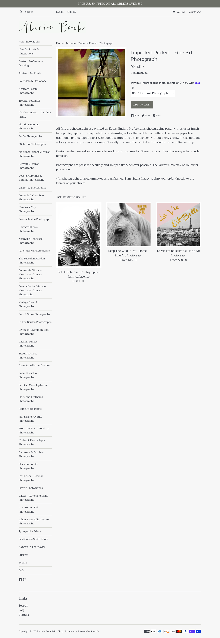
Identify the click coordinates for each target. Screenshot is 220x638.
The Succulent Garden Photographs (32, 260)
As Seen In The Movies (32, 547)
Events (23, 562)
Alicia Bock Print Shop (51, 631)
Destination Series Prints (33, 539)
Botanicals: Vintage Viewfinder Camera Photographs (30, 274)
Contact (24, 614)
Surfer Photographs (30, 136)
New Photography (29, 42)
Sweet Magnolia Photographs (28, 355)
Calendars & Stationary (32, 81)
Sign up (71, 11)
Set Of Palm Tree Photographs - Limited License (79, 274)
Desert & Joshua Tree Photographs (31, 197)
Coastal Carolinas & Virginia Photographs (31, 178)
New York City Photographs (27, 209)
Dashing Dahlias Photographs (28, 343)
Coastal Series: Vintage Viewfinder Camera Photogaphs (32, 290)
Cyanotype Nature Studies (34, 365)
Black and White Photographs (28, 466)
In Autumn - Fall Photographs (28, 509)
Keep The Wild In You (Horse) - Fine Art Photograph (128, 253)
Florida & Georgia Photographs (29, 126)
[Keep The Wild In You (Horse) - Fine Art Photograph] (128, 224)
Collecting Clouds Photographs (29, 375)
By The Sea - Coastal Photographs (31, 478)
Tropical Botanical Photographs (29, 103)
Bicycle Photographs (31, 488)
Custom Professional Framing (31, 63)
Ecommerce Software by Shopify (82, 631)
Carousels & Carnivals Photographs (32, 454)
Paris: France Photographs (34, 251)
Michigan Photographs (32, 144)
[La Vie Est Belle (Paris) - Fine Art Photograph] (178, 224)
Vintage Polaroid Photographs (28, 304)
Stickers (23, 555)
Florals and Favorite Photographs (30, 419)
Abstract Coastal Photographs (28, 91)
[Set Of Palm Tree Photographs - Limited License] (78, 235)
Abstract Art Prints (30, 73)
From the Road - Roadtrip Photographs (34, 430)
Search (23, 605)
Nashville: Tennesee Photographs (31, 241)
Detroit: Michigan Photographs (29, 166)
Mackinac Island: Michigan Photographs (34, 154)
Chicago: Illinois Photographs (28, 229)
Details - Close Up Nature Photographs (33, 387)
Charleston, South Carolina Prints (35, 114)
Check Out (195, 11)
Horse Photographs (30, 409)
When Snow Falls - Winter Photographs (34, 521)
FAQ (21, 570)
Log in (59, 11)
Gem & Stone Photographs (34, 314)
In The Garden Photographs (35, 322)
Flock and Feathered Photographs (31, 399)
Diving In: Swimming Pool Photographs (34, 332)
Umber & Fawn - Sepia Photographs (32, 442)
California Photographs (32, 188)
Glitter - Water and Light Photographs (33, 498)
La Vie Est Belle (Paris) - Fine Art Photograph (178, 253)
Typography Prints (30, 531)
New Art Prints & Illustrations (29, 51)
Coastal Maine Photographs (35, 219)
